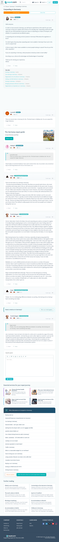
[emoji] (17, 356)
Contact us (6, 523)
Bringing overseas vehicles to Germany (14, 83)
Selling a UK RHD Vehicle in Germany (14, 79)
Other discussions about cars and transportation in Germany (31, 474)
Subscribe (42, 12)
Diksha (12, 17)
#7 (52, 318)
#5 (52, 217)
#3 (52, 148)
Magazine (36, 2)
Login (49, 2)
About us (6, 528)
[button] (23, 356)
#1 (52, 20)
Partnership (6, 530)
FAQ (30, 523)
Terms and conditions (50, 537)
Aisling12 (12, 145)
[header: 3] (21, 356)
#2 (52, 115)
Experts (31, 525)
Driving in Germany (10, 72)
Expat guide (19, 525)
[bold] (7, 356)
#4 (52, 178)
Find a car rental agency (47, 309)
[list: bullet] (19, 356)
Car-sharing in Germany (11, 74)
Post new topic (16, 12)
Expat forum (19, 523)
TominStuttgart (14, 214)
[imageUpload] (15, 356)
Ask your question (10, 474)
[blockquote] (11, 356)
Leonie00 (12, 112)
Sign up (55, 2)
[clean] (25, 356)
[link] (13, 356)
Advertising (6, 525)
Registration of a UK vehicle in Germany (15, 76)
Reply (16, 65)
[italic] (9, 356)
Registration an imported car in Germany (15, 86)
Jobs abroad (19, 528)
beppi (11, 175)
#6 (52, 292)
